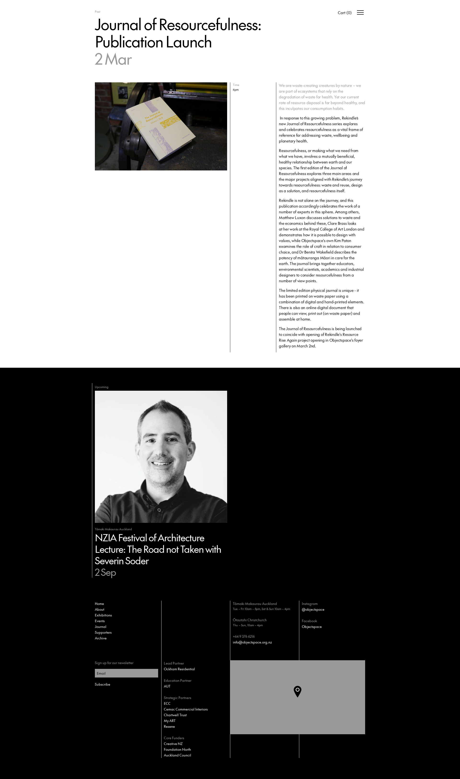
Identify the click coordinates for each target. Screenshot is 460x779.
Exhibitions (103, 615)
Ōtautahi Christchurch (250, 619)
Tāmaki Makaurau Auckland (255, 603)
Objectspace (312, 626)
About (99, 609)
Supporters (103, 632)
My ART (170, 720)
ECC (167, 703)
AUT (167, 686)
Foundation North (177, 749)
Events (100, 620)
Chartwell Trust (175, 714)
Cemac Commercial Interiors (186, 709)
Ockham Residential (179, 668)
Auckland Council (177, 755)
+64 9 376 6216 (244, 636)
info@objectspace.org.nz (252, 642)
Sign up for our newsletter (114, 662)
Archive (101, 638)
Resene (169, 726)
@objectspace (313, 609)
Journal (100, 626)
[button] (301, 697)
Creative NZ (173, 743)
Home (99, 603)
